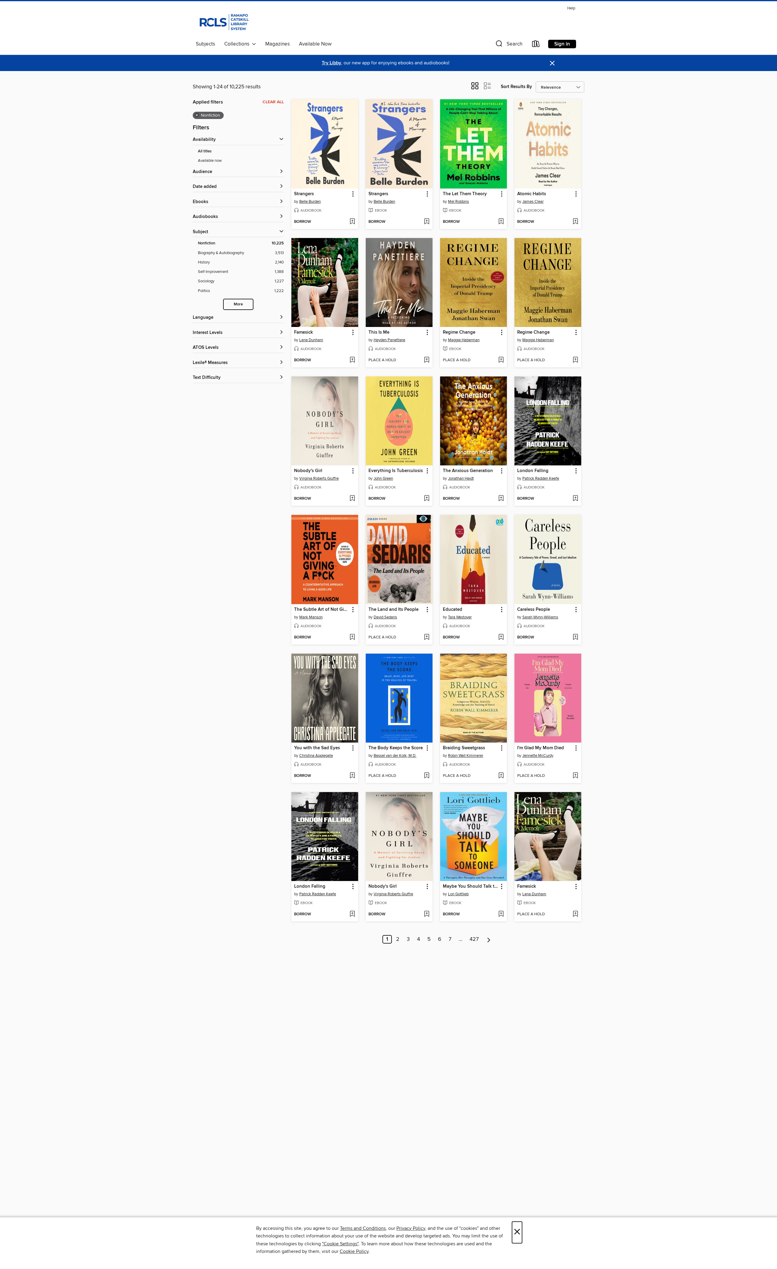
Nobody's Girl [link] (308, 471)
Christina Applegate (316, 755)
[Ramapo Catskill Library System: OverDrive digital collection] (223, 21)
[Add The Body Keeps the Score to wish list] (426, 776)
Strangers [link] (304, 194)
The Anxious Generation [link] (468, 471)
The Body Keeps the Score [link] (395, 748)
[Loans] (536, 45)
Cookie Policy (354, 1251)
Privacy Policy (410, 1228)
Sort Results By (516, 87)
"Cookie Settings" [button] (340, 1244)
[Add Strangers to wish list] (352, 222)
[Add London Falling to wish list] (575, 499)
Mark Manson (311, 617)
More (238, 304)
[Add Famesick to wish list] (352, 360)
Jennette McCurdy (537, 755)
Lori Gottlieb (458, 894)
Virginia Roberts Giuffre (319, 478)
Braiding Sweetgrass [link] (464, 748)
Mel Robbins (458, 201)
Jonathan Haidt (461, 478)
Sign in (562, 44)
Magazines (277, 44)
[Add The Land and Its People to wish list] (426, 637)
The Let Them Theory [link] (465, 194)
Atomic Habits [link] (531, 194)
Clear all (273, 102)
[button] (508, 45)
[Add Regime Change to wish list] (501, 360)
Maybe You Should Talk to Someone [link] (470, 886)
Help (571, 8)
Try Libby (331, 63)
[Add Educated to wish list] (501, 637)
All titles (205, 151)
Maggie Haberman (464, 340)
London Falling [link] (532, 471)
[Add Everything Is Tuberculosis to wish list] (426, 499)
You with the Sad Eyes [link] (317, 748)
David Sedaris (385, 617)
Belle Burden (310, 201)
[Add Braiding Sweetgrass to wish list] (501, 776)
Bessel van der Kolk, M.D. (395, 755)
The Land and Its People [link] (393, 609)
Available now (210, 160)
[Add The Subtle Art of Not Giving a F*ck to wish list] (352, 637)
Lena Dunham (311, 340)
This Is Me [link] (378, 332)
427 (474, 939)
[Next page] (489, 939)
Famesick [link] (303, 332)
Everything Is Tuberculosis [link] (395, 471)
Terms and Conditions (363, 1228)
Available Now (315, 44)
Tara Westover (460, 617)
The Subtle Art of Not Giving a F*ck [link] (322, 609)
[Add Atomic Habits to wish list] (575, 222)
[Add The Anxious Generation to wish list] (501, 499)
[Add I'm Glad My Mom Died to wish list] (575, 776)
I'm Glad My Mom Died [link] (540, 748)
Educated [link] (452, 609)
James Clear (533, 201)
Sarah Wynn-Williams (540, 617)
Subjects (205, 44)
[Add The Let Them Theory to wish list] (501, 222)
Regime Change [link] (459, 332)
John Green (383, 478)
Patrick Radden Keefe (540, 478)
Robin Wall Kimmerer (465, 755)
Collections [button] (238, 44)
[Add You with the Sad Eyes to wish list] (352, 776)
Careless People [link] (533, 609)
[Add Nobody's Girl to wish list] (352, 499)
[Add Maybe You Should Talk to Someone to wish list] (501, 914)
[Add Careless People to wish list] (575, 637)
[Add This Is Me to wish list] (426, 360)
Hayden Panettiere (389, 340)
